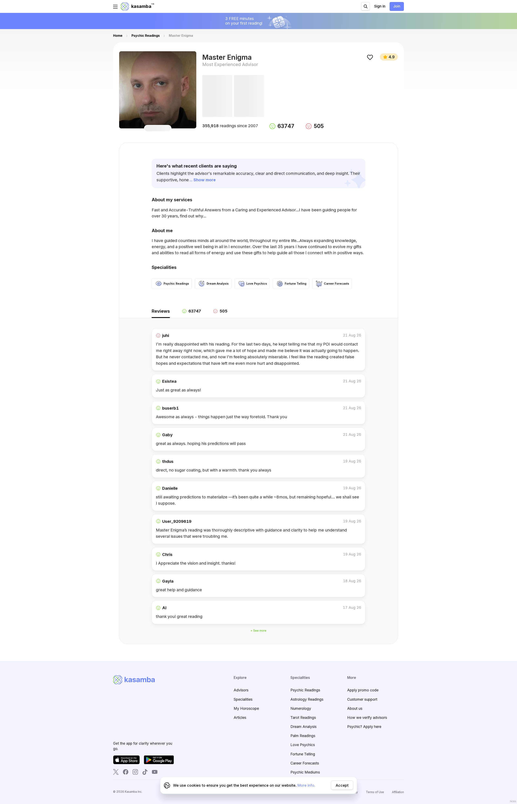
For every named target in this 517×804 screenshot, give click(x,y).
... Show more (202, 179)
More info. (306, 785)
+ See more (258, 630)
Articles (240, 717)
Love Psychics (302, 745)
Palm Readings (302, 736)
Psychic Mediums (305, 772)
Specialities (243, 699)
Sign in (379, 6)
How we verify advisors (367, 717)
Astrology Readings (306, 699)
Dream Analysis (303, 726)
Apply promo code (362, 690)
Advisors (241, 690)
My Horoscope (246, 708)
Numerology (300, 708)
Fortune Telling (302, 754)
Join (396, 6)
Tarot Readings (303, 717)
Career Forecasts (304, 763)
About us (354, 708)
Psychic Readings (305, 690)
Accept (342, 785)
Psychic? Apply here (364, 726)
